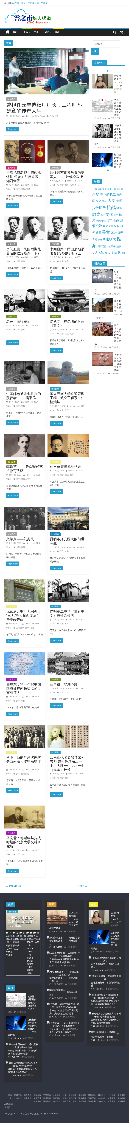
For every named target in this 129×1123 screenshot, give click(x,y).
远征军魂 (92, 1098)
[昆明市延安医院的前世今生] (68, 508)
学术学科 (11, 679)
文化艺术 (11, 461)
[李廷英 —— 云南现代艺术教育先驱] (24, 436)
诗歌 (109, 246)
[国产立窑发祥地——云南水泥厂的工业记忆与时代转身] (57, 911)
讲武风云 (47, 1101)
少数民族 (99, 207)
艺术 (72, 184)
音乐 (77, 184)
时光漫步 (55, 534)
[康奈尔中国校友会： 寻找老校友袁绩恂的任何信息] (22, 1044)
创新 (119, 189)
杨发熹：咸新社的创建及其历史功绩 (30, 2)
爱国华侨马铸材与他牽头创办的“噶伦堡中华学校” (22, 1070)
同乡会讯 (27, 1095)
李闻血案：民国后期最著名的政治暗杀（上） (67, 251)
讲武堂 (101, 246)
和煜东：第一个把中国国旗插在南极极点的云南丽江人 (23, 688)
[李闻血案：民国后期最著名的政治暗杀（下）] (24, 218)
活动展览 (37, 1095)
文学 (72, 333)
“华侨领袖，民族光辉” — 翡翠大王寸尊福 (118, 362)
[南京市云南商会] (56, 990)
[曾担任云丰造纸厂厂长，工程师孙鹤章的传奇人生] (46, 50)
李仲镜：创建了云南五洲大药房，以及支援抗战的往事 (63, 1012)
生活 (25, 32)
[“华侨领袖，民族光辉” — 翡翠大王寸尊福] (103, 353)
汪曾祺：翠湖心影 (64, 684)
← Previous (13, 886)
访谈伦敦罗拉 (117, 77)
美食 (106, 232)
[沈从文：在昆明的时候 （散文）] (68, 291)
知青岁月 (66, 1101)
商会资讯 (82, 1101)
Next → (82, 886)
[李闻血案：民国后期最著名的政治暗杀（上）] (68, 218)
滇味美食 (92, 1095)
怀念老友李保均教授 (117, 304)
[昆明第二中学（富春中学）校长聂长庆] (68, 581)
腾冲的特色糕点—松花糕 (105, 1035)
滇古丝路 (37, 1101)
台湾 (119, 194)
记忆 (47, 32)
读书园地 (11, 316)
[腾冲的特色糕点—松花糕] (102, 1032)
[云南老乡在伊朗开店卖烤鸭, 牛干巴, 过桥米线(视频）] (63, 952)
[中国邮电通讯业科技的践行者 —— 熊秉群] (24, 363)
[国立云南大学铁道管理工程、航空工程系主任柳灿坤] (68, 363)
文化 (36, 32)
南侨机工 (110, 194)
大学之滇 (55, 461)
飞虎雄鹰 (82, 1098)
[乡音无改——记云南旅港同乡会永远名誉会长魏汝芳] (63, 1022)
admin (27, 116)
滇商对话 (102, 1101)
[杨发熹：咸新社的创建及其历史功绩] (102, 99)
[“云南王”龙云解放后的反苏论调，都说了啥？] (102, 125)
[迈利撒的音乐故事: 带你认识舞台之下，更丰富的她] (102, 154)
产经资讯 (47, 1095)
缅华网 (7, 1107)
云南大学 (20, 627)
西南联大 (25, 773)
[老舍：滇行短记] (24, 291)
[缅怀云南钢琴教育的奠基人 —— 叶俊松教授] (68, 142)
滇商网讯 (121, 1101)
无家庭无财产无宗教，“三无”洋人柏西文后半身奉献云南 (23, 615)
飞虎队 (116, 252)
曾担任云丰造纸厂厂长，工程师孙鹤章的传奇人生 (44, 107)
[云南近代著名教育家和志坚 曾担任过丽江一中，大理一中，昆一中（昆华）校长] (68, 726)
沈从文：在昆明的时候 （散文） (67, 323)
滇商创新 (92, 1101)
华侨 (99, 194)
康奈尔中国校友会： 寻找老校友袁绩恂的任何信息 (22, 1052)
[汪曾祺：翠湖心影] (68, 654)
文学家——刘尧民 (20, 538)
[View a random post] (121, 32)
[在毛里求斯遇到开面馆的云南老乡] (105, 957)
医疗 (62, 551)
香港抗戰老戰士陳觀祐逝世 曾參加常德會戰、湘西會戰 (24, 176)
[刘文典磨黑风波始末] (68, 436)
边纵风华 (57, 1101)
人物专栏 (11, 99)
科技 (56, 116)
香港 (28, 189)
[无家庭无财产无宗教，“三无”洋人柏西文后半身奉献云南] (24, 581)
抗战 (23, 189)
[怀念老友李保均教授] (103, 299)
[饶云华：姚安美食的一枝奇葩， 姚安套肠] (103, 323)
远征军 (98, 252)
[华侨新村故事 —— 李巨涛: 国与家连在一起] (63, 971)
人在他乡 (57, 1095)
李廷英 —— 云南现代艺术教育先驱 (24, 468)
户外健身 (111, 1095)
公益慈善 (72, 1095)
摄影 (119, 208)
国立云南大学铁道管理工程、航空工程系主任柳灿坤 (67, 397)
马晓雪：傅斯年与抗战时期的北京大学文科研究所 (23, 841)
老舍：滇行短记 (18, 321)
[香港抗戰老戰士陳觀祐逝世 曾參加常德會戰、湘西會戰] (24, 142)
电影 (105, 226)
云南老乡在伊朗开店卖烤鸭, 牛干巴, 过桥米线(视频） (64, 961)
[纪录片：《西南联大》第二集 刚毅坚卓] (103, 270)
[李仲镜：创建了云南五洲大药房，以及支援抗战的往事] (63, 1004)
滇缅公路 (72, 1098)
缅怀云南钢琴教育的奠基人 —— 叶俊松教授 (67, 174)
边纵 (119, 246)
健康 (109, 189)
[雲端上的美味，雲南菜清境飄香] (105, 976)
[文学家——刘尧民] (24, 508)
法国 (32, 627)
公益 (114, 189)
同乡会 (96, 201)
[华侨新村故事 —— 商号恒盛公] (63, 937)
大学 (51, 116)
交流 (104, 189)
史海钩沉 (11, 244)
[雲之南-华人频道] (7, 32)
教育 (67, 184)
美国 (98, 232)
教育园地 (55, 388)
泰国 (103, 220)
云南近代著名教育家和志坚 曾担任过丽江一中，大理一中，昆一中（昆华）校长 (67, 763)
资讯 (15, 32)
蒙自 (100, 239)
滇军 (109, 220)
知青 (111, 226)
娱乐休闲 (121, 1095)
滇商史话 (111, 1101)
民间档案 (121, 1098)
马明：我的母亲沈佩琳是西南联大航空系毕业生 (23, 761)
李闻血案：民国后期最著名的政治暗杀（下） (23, 251)
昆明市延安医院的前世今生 (67, 540)
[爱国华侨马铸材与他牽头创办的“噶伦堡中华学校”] (22, 1062)
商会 (104, 201)
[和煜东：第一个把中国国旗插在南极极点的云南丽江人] (24, 654)
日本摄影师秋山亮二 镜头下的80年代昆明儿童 (22, 921)
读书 (113, 246)
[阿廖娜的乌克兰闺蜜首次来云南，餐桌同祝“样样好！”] (105, 994)
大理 (119, 201)
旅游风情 (82, 1095)
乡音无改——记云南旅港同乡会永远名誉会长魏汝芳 (63, 1030)
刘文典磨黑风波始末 (65, 466)
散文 (103, 215)
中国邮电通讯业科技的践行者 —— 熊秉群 (23, 395)
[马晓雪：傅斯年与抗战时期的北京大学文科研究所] (24, 807)
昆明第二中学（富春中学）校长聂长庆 (67, 613)
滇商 (57, 32)
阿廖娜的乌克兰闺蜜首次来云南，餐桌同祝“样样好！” (105, 1003)
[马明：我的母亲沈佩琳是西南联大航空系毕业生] (24, 726)
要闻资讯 (11, 167)
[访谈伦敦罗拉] (102, 75)
